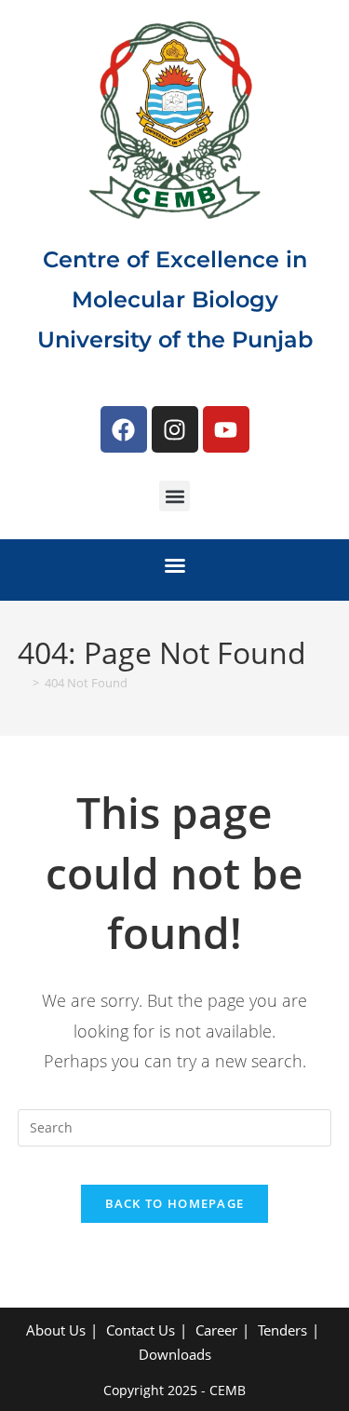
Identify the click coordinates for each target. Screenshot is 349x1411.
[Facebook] (124, 429)
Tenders (282, 1330)
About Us (56, 1330)
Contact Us (140, 1330)
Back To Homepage (175, 1203)
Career (216, 1330)
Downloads (175, 1354)
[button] (174, 496)
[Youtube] (226, 429)
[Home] (22, 682)
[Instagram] (175, 429)
